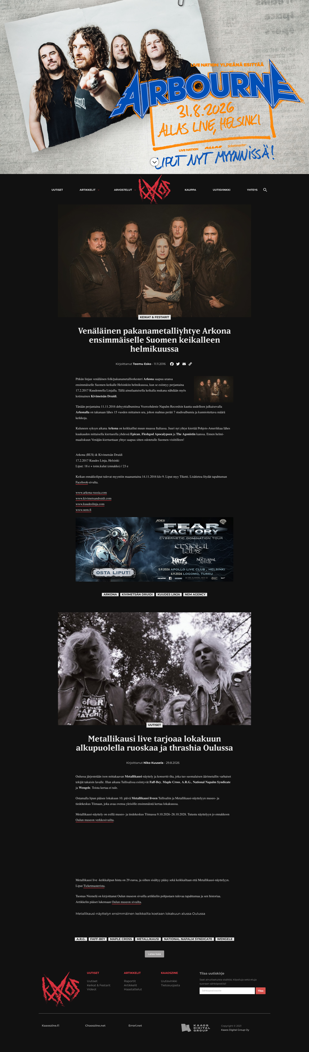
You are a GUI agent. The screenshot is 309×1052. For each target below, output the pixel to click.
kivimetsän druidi (137, 594)
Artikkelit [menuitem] (87, 190)
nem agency (195, 594)
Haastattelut (133, 989)
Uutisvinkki (169, 981)
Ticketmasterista (93, 885)
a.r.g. (80, 939)
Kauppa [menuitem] (190, 190)
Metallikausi (148, 939)
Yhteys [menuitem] (252, 190)
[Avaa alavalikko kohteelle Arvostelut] (135, 190)
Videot (91, 989)
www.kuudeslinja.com (90, 504)
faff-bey (97, 939)
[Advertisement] (154, 849)
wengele (225, 939)
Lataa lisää (154, 953)
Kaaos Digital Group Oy (235, 1029)
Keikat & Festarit (154, 317)
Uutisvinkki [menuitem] (221, 190)
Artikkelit (130, 985)
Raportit (130, 981)
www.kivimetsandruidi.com (93, 498)
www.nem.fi (83, 509)
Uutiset (154, 725)
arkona (110, 594)
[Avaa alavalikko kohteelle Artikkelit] (98, 190)
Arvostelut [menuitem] (123, 190)
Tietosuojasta (170, 985)
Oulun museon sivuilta (126, 902)
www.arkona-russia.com (91, 492)
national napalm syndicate (188, 939)
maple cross (121, 939)
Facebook (82, 482)
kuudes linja (169, 594)
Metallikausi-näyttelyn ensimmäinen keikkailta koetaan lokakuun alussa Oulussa (140, 914)
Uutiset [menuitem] (57, 190)
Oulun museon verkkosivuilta (94, 820)
